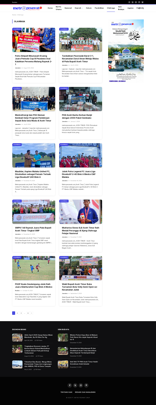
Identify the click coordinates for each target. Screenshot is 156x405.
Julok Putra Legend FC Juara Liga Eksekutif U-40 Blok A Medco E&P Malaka (79, 174)
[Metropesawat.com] (27, 8)
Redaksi (14, 2)
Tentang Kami (66, 392)
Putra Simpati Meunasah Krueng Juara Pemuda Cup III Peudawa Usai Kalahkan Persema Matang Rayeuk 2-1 (33, 60)
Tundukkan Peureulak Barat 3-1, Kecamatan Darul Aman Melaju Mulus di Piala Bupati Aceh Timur (80, 59)
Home (50, 8)
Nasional (68, 8)
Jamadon (18, 68)
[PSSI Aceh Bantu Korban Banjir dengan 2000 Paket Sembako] (80, 99)
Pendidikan (99, 8)
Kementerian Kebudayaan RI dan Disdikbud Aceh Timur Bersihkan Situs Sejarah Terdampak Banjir (83, 350)
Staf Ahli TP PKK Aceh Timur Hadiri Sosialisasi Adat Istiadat (84, 363)
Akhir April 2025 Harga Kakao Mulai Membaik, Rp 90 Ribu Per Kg (38, 336)
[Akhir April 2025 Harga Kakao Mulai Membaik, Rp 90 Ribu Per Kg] (17, 338)
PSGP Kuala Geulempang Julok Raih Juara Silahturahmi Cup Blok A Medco (33, 285)
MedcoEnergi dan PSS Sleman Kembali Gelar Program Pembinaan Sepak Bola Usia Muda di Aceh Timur (33, 118)
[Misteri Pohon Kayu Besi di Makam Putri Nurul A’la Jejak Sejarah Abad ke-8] (63, 338)
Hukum (89, 8)
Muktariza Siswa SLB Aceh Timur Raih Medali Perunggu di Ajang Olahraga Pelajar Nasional (80, 231)
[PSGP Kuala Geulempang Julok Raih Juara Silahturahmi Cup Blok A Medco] (33, 268)
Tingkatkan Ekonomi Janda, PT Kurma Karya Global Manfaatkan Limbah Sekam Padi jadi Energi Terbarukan (37, 349)
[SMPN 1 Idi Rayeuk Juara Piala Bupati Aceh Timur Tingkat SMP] (33, 212)
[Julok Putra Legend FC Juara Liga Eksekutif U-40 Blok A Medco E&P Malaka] (80, 155)
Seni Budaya (121, 8)
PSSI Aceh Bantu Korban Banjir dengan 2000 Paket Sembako (77, 116)
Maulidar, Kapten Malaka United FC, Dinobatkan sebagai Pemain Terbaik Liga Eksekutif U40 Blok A (33, 174)
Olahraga (111, 8)
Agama (130, 8)
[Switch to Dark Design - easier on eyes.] (139, 8)
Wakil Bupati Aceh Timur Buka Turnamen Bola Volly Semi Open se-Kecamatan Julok (80, 287)
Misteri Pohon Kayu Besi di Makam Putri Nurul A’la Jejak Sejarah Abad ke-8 (84, 337)
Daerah (78, 8)
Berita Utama (58, 8)
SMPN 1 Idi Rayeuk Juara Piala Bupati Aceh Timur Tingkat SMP (33, 229)
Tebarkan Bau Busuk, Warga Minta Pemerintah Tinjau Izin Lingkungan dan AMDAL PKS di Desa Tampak (38, 364)
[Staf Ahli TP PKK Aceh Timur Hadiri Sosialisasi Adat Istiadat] (63, 364)
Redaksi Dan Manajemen (85, 392)
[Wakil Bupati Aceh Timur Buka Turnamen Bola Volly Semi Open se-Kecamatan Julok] (80, 268)
